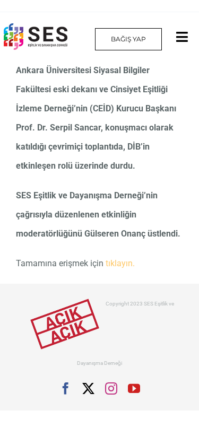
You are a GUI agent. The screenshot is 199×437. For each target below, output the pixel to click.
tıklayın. (120, 263)
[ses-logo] (35, 27)
